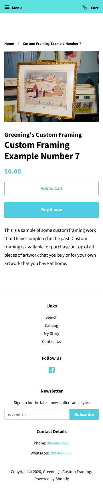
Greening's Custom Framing (67, 472)
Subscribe (84, 414)
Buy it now (51, 210)
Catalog (51, 326)
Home (9, 43)
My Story (51, 334)
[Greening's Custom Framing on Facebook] (51, 371)
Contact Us (51, 342)
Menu (16, 8)
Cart (94, 8)
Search (51, 317)
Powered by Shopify (51, 479)
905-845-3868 (58, 443)
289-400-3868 (61, 453)
